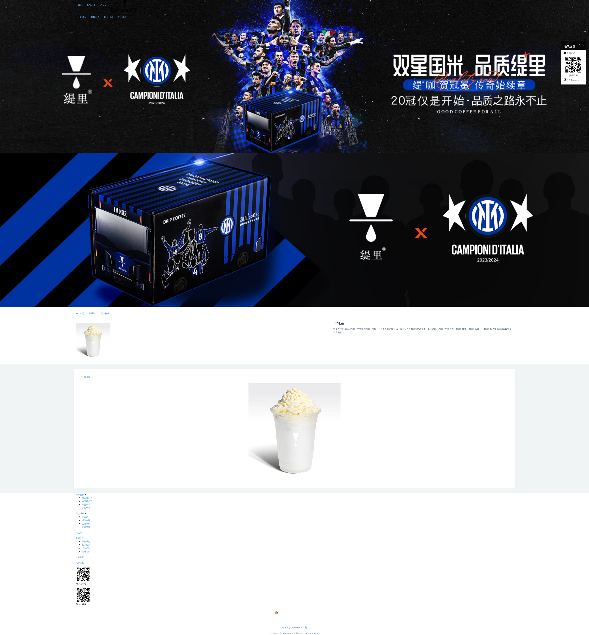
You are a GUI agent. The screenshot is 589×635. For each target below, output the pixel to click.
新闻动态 (95, 16)
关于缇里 (121, 16)
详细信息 (85, 376)
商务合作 (91, 5)
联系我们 (108, 16)
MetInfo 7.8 (289, 633)
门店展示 (82, 16)
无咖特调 (105, 313)
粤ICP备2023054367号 (294, 627)
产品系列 (104, 5)
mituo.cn (314, 633)
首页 (80, 5)
